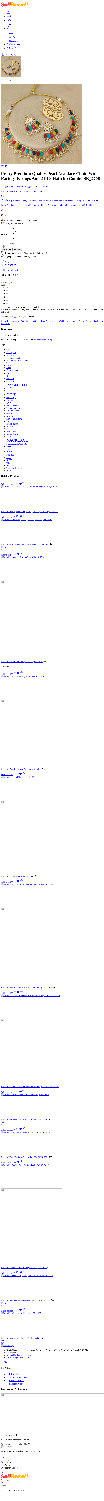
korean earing (12, 424)
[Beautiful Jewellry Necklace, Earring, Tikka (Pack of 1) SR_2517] (52, 497)
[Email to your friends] (15, 265)
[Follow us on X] (2, 1362)
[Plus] (2, 246)
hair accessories (13, 408)
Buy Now (17, 249)
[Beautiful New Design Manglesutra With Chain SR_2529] (52, 1286)
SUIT (9, 460)
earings (8, 391)
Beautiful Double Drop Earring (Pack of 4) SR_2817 (24, 1267)
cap (8, 373)
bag (7, 349)
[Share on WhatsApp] (13, 265)
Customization (15, 44)
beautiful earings (13, 358)
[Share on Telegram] (10, 265)
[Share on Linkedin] (8, 265)
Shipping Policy (16, 1384)
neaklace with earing (43, 340)
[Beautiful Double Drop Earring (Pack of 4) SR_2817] (52, 1215)
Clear (12, 243)
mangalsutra (12, 434)
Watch (9, 470)
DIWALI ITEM (16, 384)
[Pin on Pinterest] (6, 265)
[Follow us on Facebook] (4, 1362)
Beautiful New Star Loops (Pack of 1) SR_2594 (22, 661)
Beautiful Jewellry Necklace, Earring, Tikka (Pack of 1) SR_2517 (29, 511)
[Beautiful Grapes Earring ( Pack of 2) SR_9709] (3, 187)
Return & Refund (16, 1380)
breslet (8, 365)
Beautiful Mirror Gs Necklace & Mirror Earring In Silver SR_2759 (30, 1086)
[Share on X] (2, 265)
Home (11, 34)
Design (4, 547)
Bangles (11, 352)
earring (11, 394)
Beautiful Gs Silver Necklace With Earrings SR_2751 (24, 1119)
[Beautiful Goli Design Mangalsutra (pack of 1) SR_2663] (52, 530)
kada (8, 421)
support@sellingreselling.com (19, 1355)
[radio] (15, 228)
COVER (10, 381)
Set (2, 1122)
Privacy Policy (15, 1374)
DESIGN (5, 234)
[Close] (2, 342)
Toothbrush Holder (14, 468)
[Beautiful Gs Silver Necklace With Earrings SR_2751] (52, 1105)
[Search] (7, 28)
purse (8, 449)
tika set (10, 465)
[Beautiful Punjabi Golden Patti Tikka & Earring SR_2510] (52, 934)
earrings (11, 397)
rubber (10, 454)
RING (9, 451)
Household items (14, 418)
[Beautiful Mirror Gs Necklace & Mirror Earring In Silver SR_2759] (52, 1039)
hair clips (9, 413)
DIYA (9, 388)
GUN (8, 402)
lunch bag (9, 426)
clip (7, 376)
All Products (14, 37)
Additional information (11, 270)
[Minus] (30, 246)
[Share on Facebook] (4, 265)
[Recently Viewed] (8, 1460)
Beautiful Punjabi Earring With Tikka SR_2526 (21, 769)
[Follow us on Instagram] (6, 1362)
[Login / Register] (8, 12)
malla (8, 429)
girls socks (10, 400)
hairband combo (12, 411)
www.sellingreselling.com (17, 1357)
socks (8, 458)
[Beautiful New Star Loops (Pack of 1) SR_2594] (52, 608)
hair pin (10, 415)
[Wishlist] (4, 167)
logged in (16, 316)
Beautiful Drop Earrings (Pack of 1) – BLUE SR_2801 (25, 1157)
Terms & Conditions (18, 1377)
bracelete (9, 363)
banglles (10, 355)
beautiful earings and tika (17, 360)
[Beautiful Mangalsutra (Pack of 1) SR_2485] (52, 1324)
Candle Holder (13, 370)
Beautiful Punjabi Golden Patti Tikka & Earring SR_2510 (26, 987)
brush (8, 367)
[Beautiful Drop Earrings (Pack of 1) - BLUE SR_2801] (52, 1143)
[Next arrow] (10, 82)
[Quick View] (23, 484)
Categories (13, 41)
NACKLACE (17, 440)
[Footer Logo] (7, 1345)
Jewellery (25, 340)
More (11, 48)
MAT (8, 437)
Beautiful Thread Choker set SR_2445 (18, 876)
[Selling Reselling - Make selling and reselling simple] (14, 6)
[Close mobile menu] (2, 1473)
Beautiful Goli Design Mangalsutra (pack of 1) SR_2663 (25, 544)
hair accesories (13, 405)
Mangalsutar (11, 431)
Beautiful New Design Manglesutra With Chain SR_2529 (26, 1300)
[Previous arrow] (4, 82)
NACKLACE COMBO (16, 443)
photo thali (11, 446)
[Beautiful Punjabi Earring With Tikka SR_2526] (52, 721)
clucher (10, 378)
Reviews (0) (6, 282)
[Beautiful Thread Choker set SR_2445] (52, 825)
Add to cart (6, 249)
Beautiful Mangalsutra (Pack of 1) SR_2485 (20, 1338)
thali (8, 463)
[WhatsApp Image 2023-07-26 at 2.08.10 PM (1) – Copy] (11, 76)
